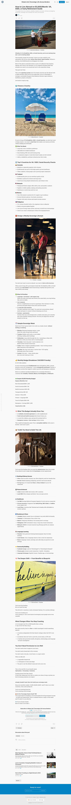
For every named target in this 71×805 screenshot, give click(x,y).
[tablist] (20, 736)
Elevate (34, 279)
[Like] (16, 18)
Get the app (41, 799)
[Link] (14, 86)
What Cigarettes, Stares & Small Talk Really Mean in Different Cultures (28, 753)
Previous (19, 728)
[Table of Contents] (1, 402)
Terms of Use (41, 718)
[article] (35, 756)
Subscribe (62, 2)
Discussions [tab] (24, 749)
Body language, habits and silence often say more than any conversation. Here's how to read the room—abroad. (29, 756)
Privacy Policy (44, 719)
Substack (30, 802)
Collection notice (42, 797)
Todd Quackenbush (34, 466)
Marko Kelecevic (35, 137)
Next (52, 728)
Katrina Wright (35, 602)
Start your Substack (32, 799)
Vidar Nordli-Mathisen (34, 49)
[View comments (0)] (19, 18)
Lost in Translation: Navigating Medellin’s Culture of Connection (28, 763)
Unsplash (42, 49)
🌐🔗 (19, 14)
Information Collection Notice (35, 719)
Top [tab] (16, 749)
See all (17, 780)
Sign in (67, 2)
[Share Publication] (57, 2)
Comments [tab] (18, 735)
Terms (37, 797)
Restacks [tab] (22, 735)
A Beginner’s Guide (19, 774)
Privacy (34, 797)
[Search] (55, 2)
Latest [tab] (19, 749)
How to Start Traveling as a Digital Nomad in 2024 (28, 773)
